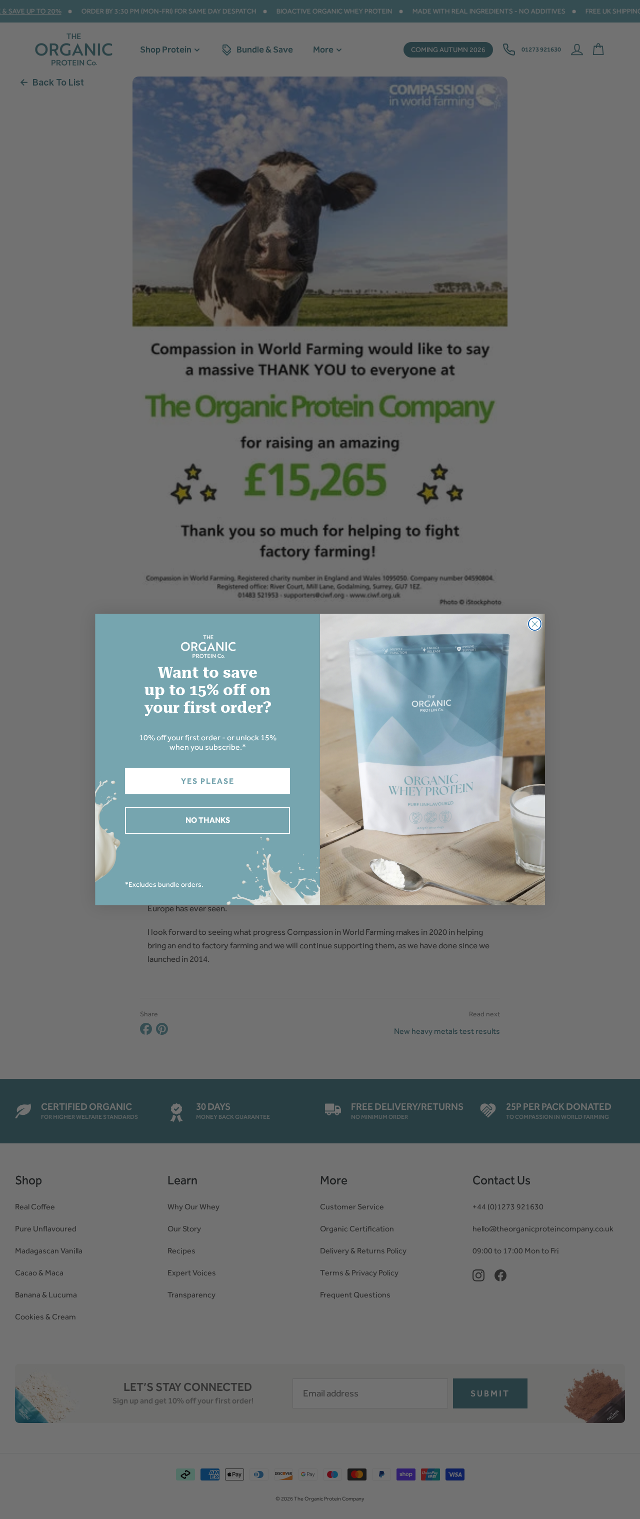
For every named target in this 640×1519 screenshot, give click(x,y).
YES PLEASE (207, 781)
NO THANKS (208, 820)
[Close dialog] (534, 624)
